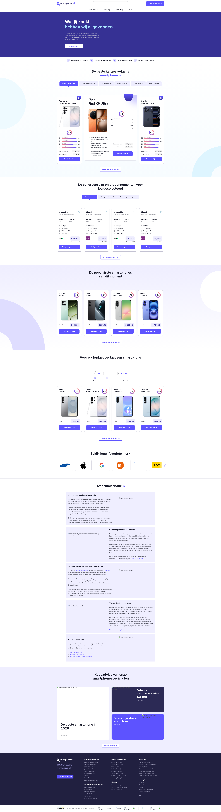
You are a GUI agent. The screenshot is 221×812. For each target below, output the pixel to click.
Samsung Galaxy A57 (90, 787)
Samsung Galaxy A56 (117, 773)
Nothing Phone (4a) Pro (90, 798)
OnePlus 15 (87, 775)
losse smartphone (82, 570)
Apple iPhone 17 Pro (89, 766)
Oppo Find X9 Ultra (89, 771)
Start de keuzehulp (137, 559)
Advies (129, 10)
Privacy (141, 787)
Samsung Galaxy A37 (117, 764)
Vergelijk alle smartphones (110, 342)
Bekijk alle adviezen (110, 745)
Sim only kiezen (143, 766)
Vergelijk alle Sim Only (110, 257)
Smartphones (93, 10)
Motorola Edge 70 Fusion (118, 775)
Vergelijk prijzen (69, 331)
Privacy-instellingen (144, 791)
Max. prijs (119, 371)
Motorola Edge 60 (116, 771)
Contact (141, 785)
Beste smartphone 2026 (146, 769)
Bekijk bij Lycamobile (69, 247)
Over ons (142, 782)
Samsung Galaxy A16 (117, 778)
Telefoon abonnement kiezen (147, 764)
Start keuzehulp (73, 46)
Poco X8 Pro (115, 766)
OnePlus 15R (87, 796)
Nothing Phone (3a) (117, 769)
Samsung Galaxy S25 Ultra (91, 780)
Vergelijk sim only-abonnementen (81, 656)
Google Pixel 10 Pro (89, 773)
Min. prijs (95, 371)
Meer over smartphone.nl (117, 630)
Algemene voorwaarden (146, 789)
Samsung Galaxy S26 (90, 764)
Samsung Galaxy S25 (89, 791)
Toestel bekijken (122, 154)
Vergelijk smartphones (77, 654)
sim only (107, 570)
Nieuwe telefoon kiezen (146, 762)
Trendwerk (91, 808)
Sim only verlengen (116, 789)
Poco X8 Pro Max (89, 794)
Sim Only (107, 10)
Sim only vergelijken (117, 785)
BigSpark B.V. (79, 808)
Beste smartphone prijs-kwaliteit (148, 775)
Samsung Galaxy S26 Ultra (91, 762)
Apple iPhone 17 (88, 769)
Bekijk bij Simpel (96, 247)
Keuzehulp (119, 10)
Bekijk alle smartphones (110, 169)
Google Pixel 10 (88, 789)
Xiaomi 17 (86, 778)
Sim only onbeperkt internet (119, 787)
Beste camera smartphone (146, 773)
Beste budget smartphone (146, 771)
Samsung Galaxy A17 (117, 762)
